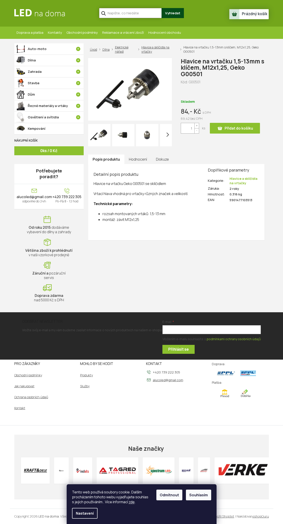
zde (132, 501)
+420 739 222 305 (66, 197)
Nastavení (85, 513)
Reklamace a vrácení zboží (123, 32)
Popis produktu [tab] (106, 159)
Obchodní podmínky (82, 32)
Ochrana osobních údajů (31, 397)
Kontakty (55, 32)
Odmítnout (169, 495)
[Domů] (94, 49)
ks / (48, 150)
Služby (84, 386)
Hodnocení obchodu (164, 32)
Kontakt (19, 408)
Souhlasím (198, 495)
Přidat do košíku (239, 128)
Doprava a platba (30, 32)
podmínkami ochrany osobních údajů (234, 339)
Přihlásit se (178, 349)
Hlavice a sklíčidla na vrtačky (243, 180)
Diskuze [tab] (162, 159)
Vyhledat (172, 13)
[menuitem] (49, 48)
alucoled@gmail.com (34, 197)
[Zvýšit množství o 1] (196, 125)
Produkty (86, 375)
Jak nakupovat (24, 386)
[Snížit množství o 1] (196, 130)
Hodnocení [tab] (138, 159)
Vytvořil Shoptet (222, 516)
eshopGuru (260, 516)
